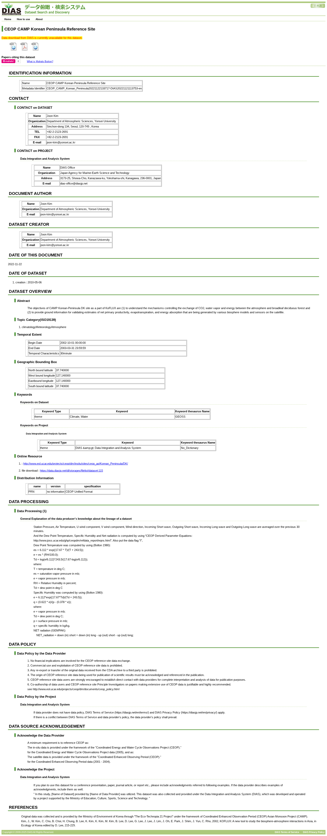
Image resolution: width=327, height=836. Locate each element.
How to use (23, 19)
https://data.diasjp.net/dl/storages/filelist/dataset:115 (71, 470)
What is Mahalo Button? (40, 61)
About (39, 19)
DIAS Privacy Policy (314, 832)
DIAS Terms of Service (287, 832)
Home (7, 19)
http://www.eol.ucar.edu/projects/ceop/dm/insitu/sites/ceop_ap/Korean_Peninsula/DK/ (75, 463)
